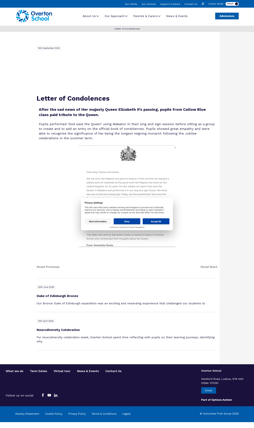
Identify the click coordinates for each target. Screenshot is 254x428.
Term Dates (38, 371)
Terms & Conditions (104, 413)
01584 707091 (209, 383)
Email (208, 390)
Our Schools (149, 4)
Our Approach (115, 16)
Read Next (208, 267)
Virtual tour (62, 371)
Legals (126, 413)
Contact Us (190, 4)
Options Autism (221, 399)
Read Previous (48, 267)
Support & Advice (170, 4)
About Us (89, 16)
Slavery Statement (27, 413)
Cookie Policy (53, 413)
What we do (14, 371)
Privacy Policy (77, 413)
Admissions (226, 15)
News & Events (177, 16)
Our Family (131, 4)
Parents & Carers (145, 16)
